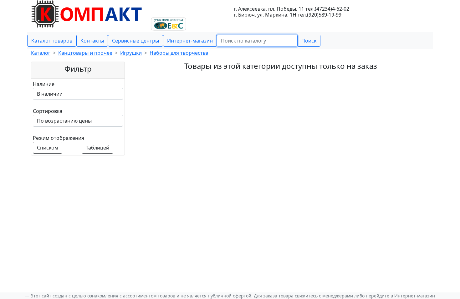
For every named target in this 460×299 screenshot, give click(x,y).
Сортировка (47, 111)
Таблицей (97, 147)
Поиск (308, 40)
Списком (47, 147)
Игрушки (131, 52)
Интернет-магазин (190, 40)
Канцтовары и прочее (85, 52)
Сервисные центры (135, 40)
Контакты (92, 40)
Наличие (43, 84)
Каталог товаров (51, 40)
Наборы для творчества (179, 52)
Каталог (40, 52)
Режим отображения (58, 137)
